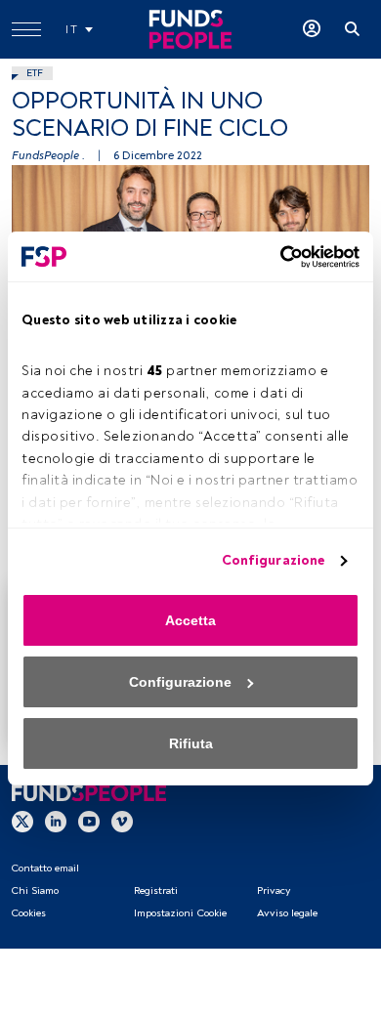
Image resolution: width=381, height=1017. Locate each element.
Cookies (28, 913)
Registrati (156, 890)
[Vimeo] (122, 821)
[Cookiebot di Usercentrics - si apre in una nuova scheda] (275, 257)
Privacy (273, 890)
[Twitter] (22, 821)
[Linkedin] (55, 821)
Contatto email (45, 868)
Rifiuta (191, 743)
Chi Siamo (35, 890)
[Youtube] (89, 821)
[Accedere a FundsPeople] (311, 29)
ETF (34, 72)
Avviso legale (287, 913)
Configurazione (273, 560)
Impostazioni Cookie (180, 913)
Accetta (190, 620)
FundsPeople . (48, 155)
